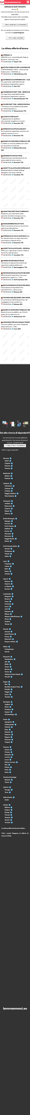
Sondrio (7, 621)
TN (20, 62)
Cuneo (7, 667)
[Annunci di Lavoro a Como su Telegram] (10, 601)
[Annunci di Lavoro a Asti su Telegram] (9, 662)
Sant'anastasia (19, 280)
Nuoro (7, 707)
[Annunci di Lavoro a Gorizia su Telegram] (11, 549)
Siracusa (8, 739)
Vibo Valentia (9, 496)
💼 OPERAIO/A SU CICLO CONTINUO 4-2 (15, 236)
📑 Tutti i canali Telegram (15, 38)
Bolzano (16, 292)
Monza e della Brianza (12, 616)
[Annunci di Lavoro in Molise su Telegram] (9, 647)
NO (2, 150)
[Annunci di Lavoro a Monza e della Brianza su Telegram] (21, 616)
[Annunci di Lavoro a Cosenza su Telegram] (12, 488)
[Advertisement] (15, 192)
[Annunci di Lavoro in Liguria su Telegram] (10, 579)
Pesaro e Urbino (10, 642)
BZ (21, 292)
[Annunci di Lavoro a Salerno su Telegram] (11, 513)
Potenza (7, 478)
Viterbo (7, 574)
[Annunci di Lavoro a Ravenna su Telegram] (12, 536)
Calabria (6, 483)
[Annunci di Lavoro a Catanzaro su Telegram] (13, 486)
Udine (7, 556)
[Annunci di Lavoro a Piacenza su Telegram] (12, 534)
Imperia (7, 584)
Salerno (7, 513)
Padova (7, 810)
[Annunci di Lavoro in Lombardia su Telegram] (12, 594)
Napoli (7, 511)
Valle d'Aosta (7, 797)
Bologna (7, 521)
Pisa (6, 765)
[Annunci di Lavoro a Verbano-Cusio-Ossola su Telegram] (22, 674)
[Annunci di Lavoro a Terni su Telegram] (10, 792)
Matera (7, 476)
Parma (7, 531)
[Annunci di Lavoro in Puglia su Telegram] (9, 682)
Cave (15, 329)
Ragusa (7, 737)
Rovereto (17, 123)
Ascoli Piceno (9, 634)
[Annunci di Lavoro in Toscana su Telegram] (10, 747)
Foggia (7, 692)
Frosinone (8, 564)
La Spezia (8, 586)
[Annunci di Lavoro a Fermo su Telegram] (11, 637)
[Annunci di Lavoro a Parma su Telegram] (11, 531)
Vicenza (7, 822)
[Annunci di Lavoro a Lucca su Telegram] (10, 760)
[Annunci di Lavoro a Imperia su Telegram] (12, 584)
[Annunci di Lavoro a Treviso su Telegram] (11, 815)
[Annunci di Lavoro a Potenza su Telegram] (12, 478)
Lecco (7, 606)
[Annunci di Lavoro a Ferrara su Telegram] (11, 524)
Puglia (5, 682)
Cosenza (7, 488)
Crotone (7, 491)
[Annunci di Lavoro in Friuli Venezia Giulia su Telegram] (18, 546)
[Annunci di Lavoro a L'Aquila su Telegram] (12, 463)
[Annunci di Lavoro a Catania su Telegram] (12, 727)
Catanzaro (8, 486)
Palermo (8, 734)
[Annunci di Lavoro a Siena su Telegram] (10, 772)
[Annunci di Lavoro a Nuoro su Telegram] (10, 707)
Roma (7, 571)
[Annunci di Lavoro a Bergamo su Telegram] (13, 596)
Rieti (6, 569)
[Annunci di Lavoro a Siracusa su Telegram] (12, 739)
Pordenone (8, 551)
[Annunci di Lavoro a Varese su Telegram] (11, 624)
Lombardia (7, 594)
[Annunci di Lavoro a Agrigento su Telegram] (13, 722)
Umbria (5, 787)
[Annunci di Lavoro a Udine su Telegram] (10, 556)
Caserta (7, 508)
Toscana (6, 747)
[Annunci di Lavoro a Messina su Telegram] (12, 732)
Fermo (7, 637)
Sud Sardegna (9, 714)
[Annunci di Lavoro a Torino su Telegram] (11, 672)
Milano (7, 614)
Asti (6, 662)
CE (25, 74)
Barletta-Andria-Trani (12, 687)
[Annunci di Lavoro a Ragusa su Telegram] (11, 737)
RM (19, 329)
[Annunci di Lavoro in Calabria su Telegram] (11, 483)
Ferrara (7, 524)
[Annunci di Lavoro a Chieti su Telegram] (10, 461)
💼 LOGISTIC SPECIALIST (10, 117)
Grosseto (8, 755)
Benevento (8, 506)
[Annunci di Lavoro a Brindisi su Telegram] (11, 689)
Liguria (5, 579)
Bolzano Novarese (20, 148)
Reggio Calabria (10, 493)
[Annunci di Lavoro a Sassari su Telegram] (11, 712)
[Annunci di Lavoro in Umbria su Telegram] (10, 787)
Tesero (16, 62)
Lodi (6, 609)
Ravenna (8, 536)
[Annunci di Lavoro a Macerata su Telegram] (13, 639)
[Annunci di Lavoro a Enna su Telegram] (10, 729)
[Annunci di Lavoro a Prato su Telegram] (10, 770)
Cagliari (7, 704)
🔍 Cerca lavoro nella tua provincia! (15, 24)
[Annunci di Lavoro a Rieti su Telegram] (9, 569)
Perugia (7, 790)
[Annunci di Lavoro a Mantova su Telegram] (12, 611)
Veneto (5, 805)
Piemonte (6, 657)
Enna (6, 729)
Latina (7, 566)
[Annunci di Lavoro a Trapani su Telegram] (11, 742)
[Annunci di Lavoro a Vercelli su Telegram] (11, 677)
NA (26, 280)
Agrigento (8, 722)
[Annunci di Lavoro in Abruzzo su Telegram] (10, 458)
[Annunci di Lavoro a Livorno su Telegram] (11, 757)
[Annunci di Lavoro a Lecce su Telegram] (10, 694)
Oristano (8, 709)
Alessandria (9, 659)
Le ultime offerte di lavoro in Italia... (14, 828)
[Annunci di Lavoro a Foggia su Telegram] (11, 692)
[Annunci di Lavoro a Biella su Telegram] (10, 664)
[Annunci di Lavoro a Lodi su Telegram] (9, 609)
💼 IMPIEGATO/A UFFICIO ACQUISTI (13, 129)
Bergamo (8, 596)
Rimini (7, 541)
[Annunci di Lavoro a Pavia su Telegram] (10, 619)
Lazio (5, 561)
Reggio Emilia (9, 539)
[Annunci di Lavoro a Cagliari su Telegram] (12, 704)
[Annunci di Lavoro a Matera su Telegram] (11, 476)
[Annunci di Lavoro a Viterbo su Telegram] (11, 574)
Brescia (7, 599)
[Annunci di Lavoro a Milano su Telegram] (11, 614)
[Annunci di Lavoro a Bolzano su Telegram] (12, 780)
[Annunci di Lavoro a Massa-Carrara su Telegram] (17, 762)
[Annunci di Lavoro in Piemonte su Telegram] (11, 657)
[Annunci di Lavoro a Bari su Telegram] (9, 684)
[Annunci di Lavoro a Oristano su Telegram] (12, 709)
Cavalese (17, 175)
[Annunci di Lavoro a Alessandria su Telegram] (14, 659)
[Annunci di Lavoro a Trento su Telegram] (11, 782)
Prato (6, 770)
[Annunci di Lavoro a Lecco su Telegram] (10, 606)
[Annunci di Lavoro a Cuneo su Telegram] (10, 667)
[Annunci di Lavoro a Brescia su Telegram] (11, 599)
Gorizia (7, 549)
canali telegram (18, 33)
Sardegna (6, 702)
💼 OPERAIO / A (6, 55)
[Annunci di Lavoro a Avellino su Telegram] (12, 503)
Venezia (7, 817)
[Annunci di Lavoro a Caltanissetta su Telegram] (15, 724)
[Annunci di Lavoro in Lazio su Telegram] (8, 561)
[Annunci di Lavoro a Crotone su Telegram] (12, 491)
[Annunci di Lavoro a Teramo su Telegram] (11, 468)
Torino (7, 672)
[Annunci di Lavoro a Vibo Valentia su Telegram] (15, 496)
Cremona (8, 604)
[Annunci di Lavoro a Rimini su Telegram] (11, 541)
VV (24, 316)
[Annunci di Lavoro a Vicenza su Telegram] (12, 822)
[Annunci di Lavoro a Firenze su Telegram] (11, 752)
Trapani (7, 742)
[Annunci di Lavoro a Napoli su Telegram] (11, 511)
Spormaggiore (19, 267)
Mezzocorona (18, 111)
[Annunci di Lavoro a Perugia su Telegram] (12, 790)
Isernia (7, 652)
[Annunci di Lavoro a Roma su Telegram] (10, 571)
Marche (5, 629)
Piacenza (8, 534)
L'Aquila (7, 463)
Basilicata (6, 473)
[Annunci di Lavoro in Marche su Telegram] (10, 629)
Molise (5, 647)
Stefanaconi (18, 316)
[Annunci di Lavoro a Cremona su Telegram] (12, 604)
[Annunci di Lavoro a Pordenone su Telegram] (13, 551)
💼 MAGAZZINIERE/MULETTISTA (12, 224)
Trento (7, 782)
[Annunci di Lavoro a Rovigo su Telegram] (11, 812)
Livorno (7, 757)
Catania (7, 727)
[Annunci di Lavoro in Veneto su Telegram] (9, 805)
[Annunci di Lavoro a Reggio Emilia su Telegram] (16, 539)
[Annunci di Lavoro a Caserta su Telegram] (12, 508)
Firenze (7, 752)
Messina (7, 732)
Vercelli (7, 677)
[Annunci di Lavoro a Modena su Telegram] (12, 529)
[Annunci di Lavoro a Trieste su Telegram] (11, 554)
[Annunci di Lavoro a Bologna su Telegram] (12, 521)
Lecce (7, 694)
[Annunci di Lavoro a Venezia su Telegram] (12, 817)
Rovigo (7, 812)
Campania (6, 501)
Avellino (7, 503)
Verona (7, 820)
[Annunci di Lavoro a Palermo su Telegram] (12, 734)
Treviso (7, 815)
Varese (7, 624)
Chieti (7, 461)
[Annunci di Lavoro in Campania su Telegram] (12, 501)
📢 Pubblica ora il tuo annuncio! (15, 445)
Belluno (7, 807)
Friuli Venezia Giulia (10, 546)
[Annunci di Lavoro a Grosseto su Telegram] (12, 755)
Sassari (7, 712)
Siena (7, 772)
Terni (6, 792)
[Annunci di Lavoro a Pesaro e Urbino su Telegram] (17, 642)
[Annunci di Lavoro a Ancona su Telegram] (11, 632)
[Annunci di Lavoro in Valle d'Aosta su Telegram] (14, 797)
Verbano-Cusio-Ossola (12, 674)
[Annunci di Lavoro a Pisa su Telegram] (9, 765)
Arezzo (7, 750)
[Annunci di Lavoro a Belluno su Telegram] (11, 807)
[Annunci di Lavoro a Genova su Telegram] (11, 581)
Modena (7, 529)
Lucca (7, 760)
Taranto (7, 697)
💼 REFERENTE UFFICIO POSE (11, 156)
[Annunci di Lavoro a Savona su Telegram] (11, 589)
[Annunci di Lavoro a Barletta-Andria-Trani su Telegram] (21, 687)
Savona (7, 589)
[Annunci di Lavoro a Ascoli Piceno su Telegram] (15, 634)
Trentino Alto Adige (9, 777)
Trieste (7, 554)
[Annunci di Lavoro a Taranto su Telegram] (12, 697)
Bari (6, 684)
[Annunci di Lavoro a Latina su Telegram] (11, 566)
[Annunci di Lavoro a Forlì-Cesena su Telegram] (15, 526)
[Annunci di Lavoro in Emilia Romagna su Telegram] (16, 518)
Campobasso (9, 649)
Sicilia (5, 719)
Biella (7, 664)
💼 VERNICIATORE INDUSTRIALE (12, 261)
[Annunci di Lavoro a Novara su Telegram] (11, 669)
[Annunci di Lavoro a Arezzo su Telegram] (11, 750)
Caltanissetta (9, 724)
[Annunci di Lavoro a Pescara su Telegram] (12, 466)
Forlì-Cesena (9, 526)
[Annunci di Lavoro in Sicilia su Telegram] (9, 719)
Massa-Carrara (10, 762)
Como (7, 601)
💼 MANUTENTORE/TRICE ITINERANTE (15, 211)
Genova (7, 581)
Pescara (7, 466)
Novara (7, 669)
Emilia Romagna (9, 518)
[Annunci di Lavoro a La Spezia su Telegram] (13, 586)
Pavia (7, 619)
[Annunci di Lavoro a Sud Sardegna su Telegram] (16, 714)
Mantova (8, 611)
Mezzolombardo (19, 99)
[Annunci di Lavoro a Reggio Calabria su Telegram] (17, 493)
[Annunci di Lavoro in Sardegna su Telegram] (11, 702)
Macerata (8, 639)
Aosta (7, 800)
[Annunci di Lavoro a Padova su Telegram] (11, 810)
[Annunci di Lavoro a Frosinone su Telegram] (13, 564)
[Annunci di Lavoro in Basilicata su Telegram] (12, 473)
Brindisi (7, 689)
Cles (15, 86)
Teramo (7, 468)
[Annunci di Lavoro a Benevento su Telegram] (13, 506)
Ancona (7, 632)
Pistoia (7, 767)
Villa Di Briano (19, 74)
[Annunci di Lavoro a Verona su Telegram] (11, 820)
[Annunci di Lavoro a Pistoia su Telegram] (11, 767)
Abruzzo (6, 458)
